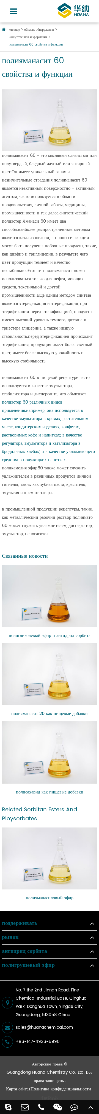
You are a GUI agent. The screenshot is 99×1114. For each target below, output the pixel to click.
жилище (14, 29)
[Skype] (8, 1107)
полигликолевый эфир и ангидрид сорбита (49, 635)
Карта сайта (17, 1089)
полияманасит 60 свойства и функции (36, 44)
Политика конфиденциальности (61, 1089)
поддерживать (19, 923)
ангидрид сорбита (24, 951)
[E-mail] (24, 1107)
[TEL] (41, 1107)
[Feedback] (74, 1107)
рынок (10, 937)
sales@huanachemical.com (44, 1027)
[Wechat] (58, 1107)
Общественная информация (28, 37)
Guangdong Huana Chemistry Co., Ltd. (45, 1072)
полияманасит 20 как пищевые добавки (49, 713)
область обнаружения (39, 29)
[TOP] (90, 1107)
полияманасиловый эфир (49, 898)
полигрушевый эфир (28, 965)
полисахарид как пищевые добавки (49, 792)
